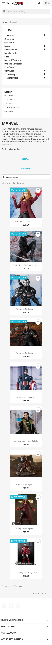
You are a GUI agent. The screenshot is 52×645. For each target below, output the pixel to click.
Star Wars (9, 71)
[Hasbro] (25, 165)
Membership (10, 53)
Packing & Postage (13, 63)
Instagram (18, 606)
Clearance (9, 39)
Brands (8, 92)
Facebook (4, 606)
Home (9, 30)
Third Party (9, 74)
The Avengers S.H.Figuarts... (26, 572)
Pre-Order (9, 67)
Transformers (11, 78)
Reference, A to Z (26, 177)
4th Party (9, 35)
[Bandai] (25, 156)
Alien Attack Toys (12, 107)
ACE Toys (8, 99)
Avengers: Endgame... (26, 397)
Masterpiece (10, 49)
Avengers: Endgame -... (26, 309)
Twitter (11, 606)
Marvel (7, 46)
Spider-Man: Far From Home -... (26, 265)
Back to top (40, 593)
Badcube (8, 111)
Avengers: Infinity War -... (26, 221)
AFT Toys (8, 103)
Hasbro (25, 168)
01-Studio (8, 95)
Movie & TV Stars (12, 60)
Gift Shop (9, 42)
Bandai (25, 159)
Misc (6, 56)
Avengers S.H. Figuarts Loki (26, 441)
